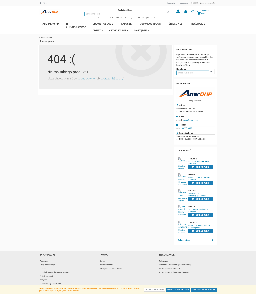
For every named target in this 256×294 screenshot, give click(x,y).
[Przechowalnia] (192, 11)
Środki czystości (130, 18)
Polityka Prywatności (47, 265)
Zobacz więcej (184, 240)
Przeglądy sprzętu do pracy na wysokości (55, 272)
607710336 (187, 128)
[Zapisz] (212, 71)
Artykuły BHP (118, 30)
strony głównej (86, 78)
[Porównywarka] (185, 11)
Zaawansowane (103, 18)
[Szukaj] (169, 12)
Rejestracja (171, 3)
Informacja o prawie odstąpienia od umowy (175, 265)
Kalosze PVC (114, 18)
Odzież (97, 30)
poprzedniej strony (111, 78)
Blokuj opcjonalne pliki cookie (178, 289)
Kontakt (102, 261)
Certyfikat (43, 280)
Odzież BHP (142, 18)
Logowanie (184, 3)
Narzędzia (141, 30)
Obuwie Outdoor (150, 23)
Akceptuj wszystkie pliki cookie (203, 289)
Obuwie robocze (153, 18)
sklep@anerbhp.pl (190, 120)
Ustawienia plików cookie (154, 289)
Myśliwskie (198, 23)
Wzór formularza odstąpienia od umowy (174, 272)
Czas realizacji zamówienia (50, 284)
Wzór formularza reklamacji (169, 269)
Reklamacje (163, 261)
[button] (45, 3)
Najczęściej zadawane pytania (111, 269)
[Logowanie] (178, 11)
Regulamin (44, 261)
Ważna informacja (106, 265)
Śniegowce (176, 23)
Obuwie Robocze (103, 23)
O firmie (43, 269)
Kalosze (126, 23)
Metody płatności (46, 276)
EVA (122, 18)
